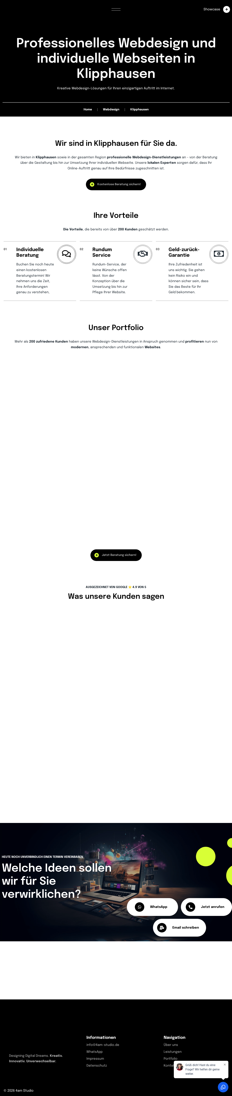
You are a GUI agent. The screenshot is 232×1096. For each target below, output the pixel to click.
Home (88, 109)
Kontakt (170, 1065)
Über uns (171, 1045)
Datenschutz (96, 1065)
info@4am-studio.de (102, 1045)
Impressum (95, 1058)
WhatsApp (94, 1052)
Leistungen (173, 1052)
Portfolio (170, 1058)
